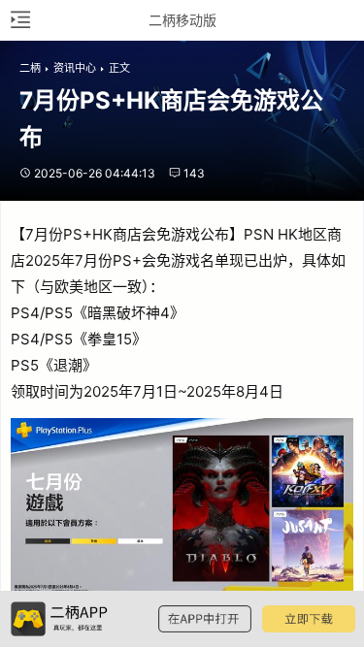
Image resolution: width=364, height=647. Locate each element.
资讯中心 (74, 68)
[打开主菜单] (19, 20)
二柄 (30, 68)
